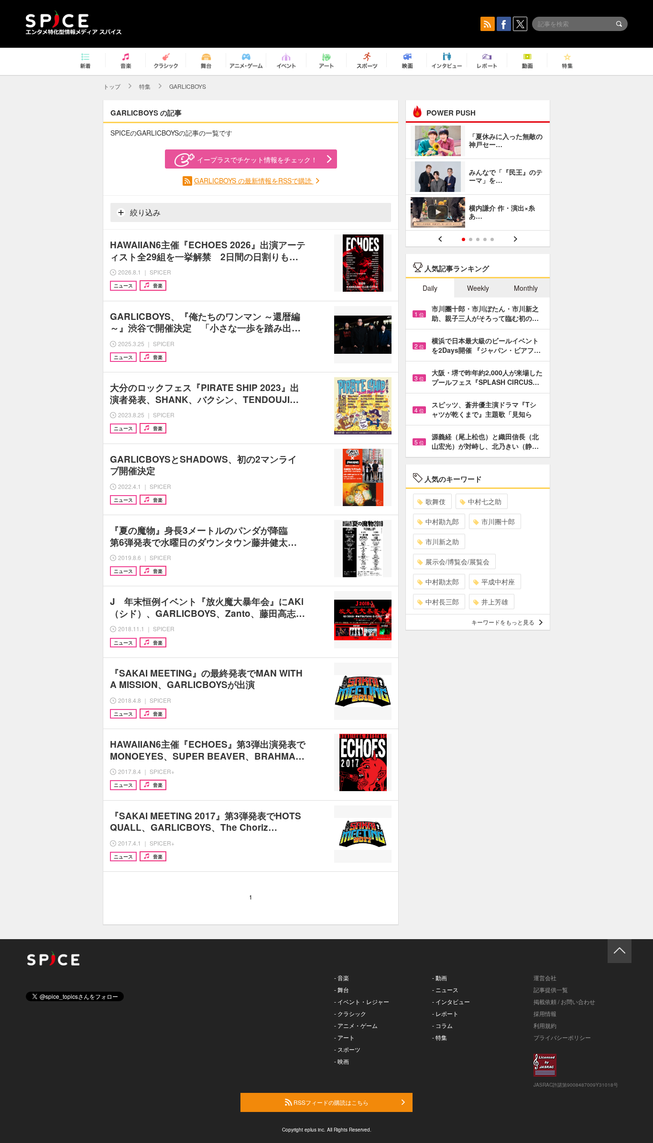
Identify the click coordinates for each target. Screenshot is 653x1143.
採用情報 (544, 1013)
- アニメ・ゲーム (356, 1025)
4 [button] (485, 239)
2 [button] (470, 239)
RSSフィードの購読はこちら (330, 1102)
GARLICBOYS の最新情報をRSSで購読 (254, 180)
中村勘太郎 (442, 581)
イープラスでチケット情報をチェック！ (257, 159)
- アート (344, 1037)
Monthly (526, 288)
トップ (111, 86)
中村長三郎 (442, 601)
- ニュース (445, 989)
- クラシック (350, 1013)
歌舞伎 (435, 501)
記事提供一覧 (550, 989)
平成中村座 (498, 581)
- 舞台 (341, 989)
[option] (478, 178)
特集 (145, 86)
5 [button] (492, 239)
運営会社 (544, 978)
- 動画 (439, 978)
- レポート (445, 1013)
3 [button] (477, 239)
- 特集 (439, 1037)
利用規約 (544, 1025)
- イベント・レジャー (361, 1001)
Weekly (478, 288)
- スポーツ (347, 1049)
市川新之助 (442, 541)
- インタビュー (451, 1001)
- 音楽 (341, 978)
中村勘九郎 (442, 521)
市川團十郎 (498, 521)
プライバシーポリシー (562, 1037)
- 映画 (341, 1061)
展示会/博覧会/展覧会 (457, 561)
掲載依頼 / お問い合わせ (564, 1001)
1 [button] (463, 239)
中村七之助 (484, 501)
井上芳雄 (494, 601)
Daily (430, 288)
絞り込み (144, 212)
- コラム (442, 1025)
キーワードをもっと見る (502, 622)
